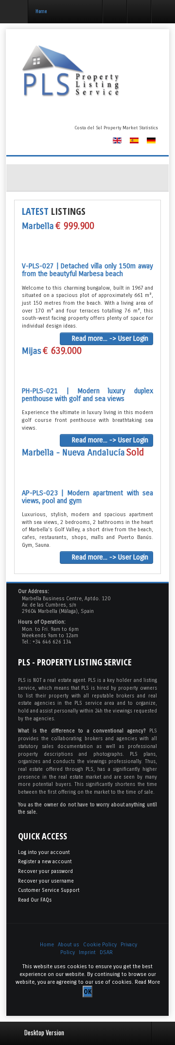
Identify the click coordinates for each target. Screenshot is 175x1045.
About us (68, 944)
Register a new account (44, 862)
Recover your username (46, 881)
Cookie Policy (100, 944)
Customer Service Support (48, 890)
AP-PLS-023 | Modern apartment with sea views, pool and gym (87, 497)
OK (87, 991)
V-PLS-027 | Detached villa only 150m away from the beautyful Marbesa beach (87, 270)
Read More (147, 982)
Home (47, 944)
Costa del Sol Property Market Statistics (116, 128)
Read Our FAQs (35, 900)
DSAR (106, 952)
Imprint (87, 952)
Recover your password (45, 871)
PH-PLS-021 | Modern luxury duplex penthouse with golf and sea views (87, 395)
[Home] (87, 71)
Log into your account (44, 852)
